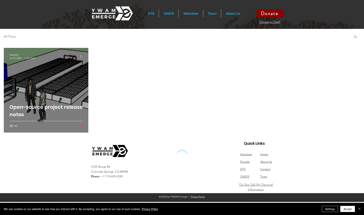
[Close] (359, 209)
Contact (265, 169)
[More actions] (82, 56)
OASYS (244, 176)
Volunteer (246, 154)
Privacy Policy (198, 196)
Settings (330, 209)
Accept (348, 209)
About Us (266, 162)
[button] (212, 13)
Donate (244, 162)
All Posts (10, 36)
